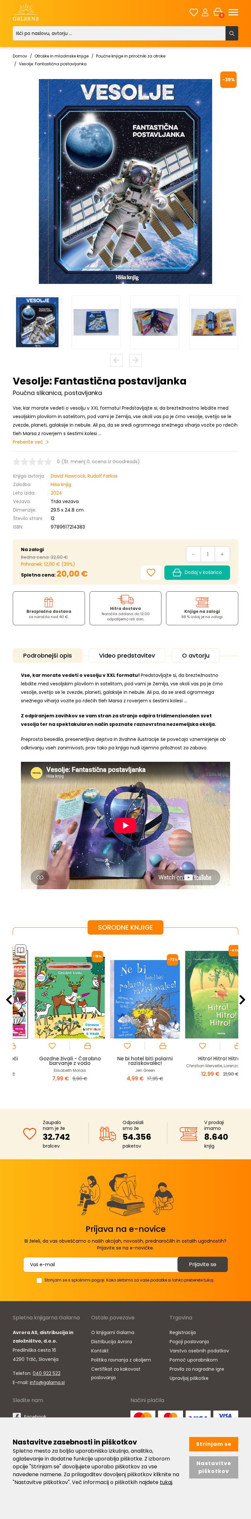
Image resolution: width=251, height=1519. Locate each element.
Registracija (183, 1332)
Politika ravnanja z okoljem (121, 1360)
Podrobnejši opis (47, 655)
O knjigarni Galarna (112, 1332)
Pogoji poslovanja (189, 1341)
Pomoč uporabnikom (194, 1360)
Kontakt (100, 1351)
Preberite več (28, 442)
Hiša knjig (61, 484)
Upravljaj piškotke (189, 1378)
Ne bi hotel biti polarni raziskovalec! (125, 1061)
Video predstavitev (127, 655)
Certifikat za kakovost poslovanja (116, 1373)
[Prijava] (205, 12)
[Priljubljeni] (194, 12)
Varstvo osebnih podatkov (199, 1351)
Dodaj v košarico (203, 572)
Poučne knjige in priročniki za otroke (130, 56)
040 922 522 (46, 1373)
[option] (37, 322)
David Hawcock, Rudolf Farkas (84, 476)
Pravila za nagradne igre (197, 1369)
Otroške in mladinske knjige (62, 56)
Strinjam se (213, 1444)
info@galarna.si (47, 1382)
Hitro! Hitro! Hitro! (201, 1058)
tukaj (166, 1482)
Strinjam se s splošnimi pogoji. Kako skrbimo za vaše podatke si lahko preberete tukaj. (129, 1280)
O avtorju (195, 655)
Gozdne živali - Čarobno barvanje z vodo (50, 1061)
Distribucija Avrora (111, 1341)
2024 (56, 493)
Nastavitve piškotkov (213, 1467)
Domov (20, 56)
